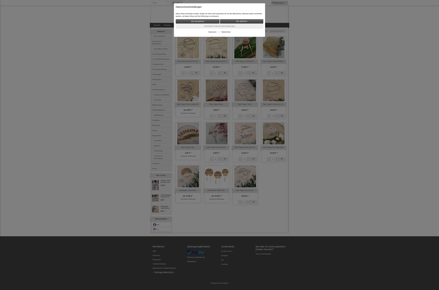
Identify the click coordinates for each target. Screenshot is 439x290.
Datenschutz (226, 32)
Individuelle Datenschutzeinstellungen (219, 26)
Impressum (212, 32)
